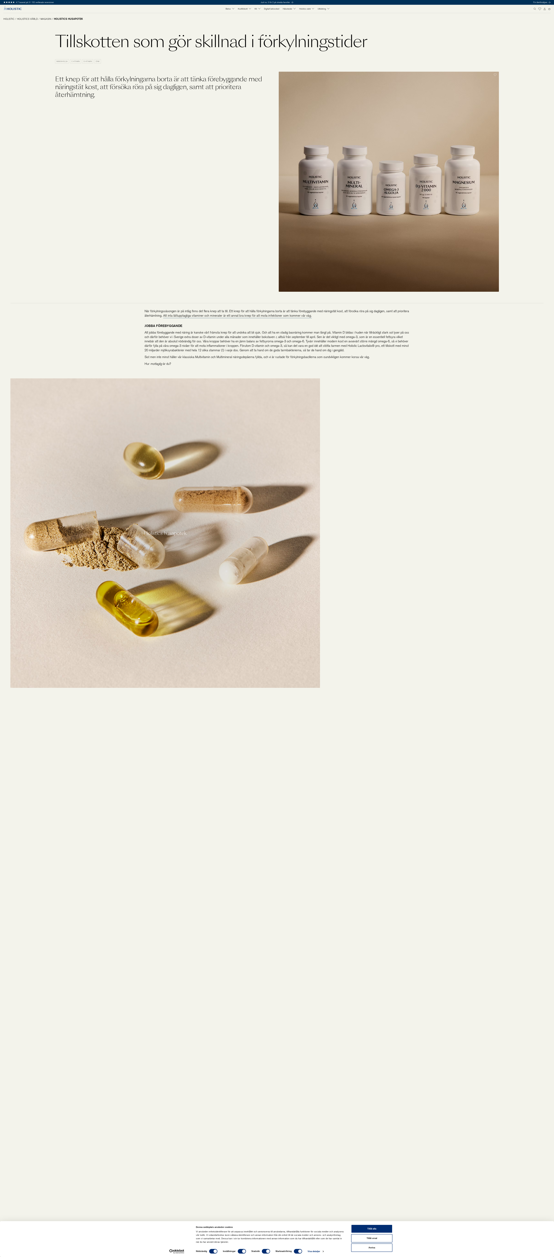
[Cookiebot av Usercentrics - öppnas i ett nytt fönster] (176, 1251)
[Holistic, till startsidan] (12, 9)
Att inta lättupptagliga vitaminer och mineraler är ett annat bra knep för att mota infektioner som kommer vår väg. (237, 315)
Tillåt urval (372, 1238)
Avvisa (371, 1247)
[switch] (242, 1251)
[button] (539, 8)
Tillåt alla (371, 1228)
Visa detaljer (314, 1251)
